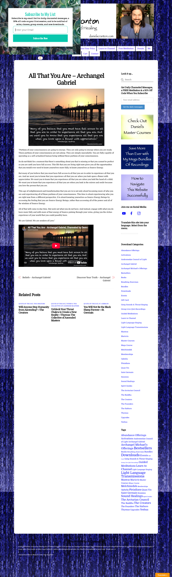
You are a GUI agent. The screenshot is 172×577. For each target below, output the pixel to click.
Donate (140, 48)
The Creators (39, 304)
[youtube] (124, 213)
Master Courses (128, 341)
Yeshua (124, 422)
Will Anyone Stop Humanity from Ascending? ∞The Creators (34, 310)
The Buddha (126, 395)
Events (124, 296)
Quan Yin (125, 368)
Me (149, 48)
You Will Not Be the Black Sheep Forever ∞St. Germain (97, 310)
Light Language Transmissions (134, 327)
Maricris (124, 336)
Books (123, 277)
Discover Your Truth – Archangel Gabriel (93, 279)
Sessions (125, 377)
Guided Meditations (129, 314)
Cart (85, 54)
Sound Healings (128, 381)
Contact (94, 54)
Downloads (126, 291)
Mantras (124, 332)
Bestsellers (125, 273)
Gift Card (125, 300)
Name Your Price (87, 48)
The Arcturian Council (130, 390)
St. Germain (104, 304)
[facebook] (132, 213)
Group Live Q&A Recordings (133, 309)
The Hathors (126, 408)
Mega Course (126, 345)
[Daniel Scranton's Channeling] (86, 37)
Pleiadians (125, 363)
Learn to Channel (107, 48)
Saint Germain (127, 372)
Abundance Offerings (130, 250)
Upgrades (125, 417)
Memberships (127, 354)
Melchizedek (126, 350)
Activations (126, 255)
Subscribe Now (40, 38)
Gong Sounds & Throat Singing (134, 305)
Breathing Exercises (129, 282)
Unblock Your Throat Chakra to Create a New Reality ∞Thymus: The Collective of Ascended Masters (63, 315)
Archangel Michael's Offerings (134, 268)
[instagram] (139, 213)
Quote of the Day (26, 304)
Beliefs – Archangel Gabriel (36, 277)
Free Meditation (126, 48)
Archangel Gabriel (129, 264)
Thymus (124, 413)
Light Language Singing (131, 323)
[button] (40, 14)
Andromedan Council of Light (134, 259)
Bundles (124, 287)
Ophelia (124, 359)
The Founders (127, 404)
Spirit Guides (126, 386)
